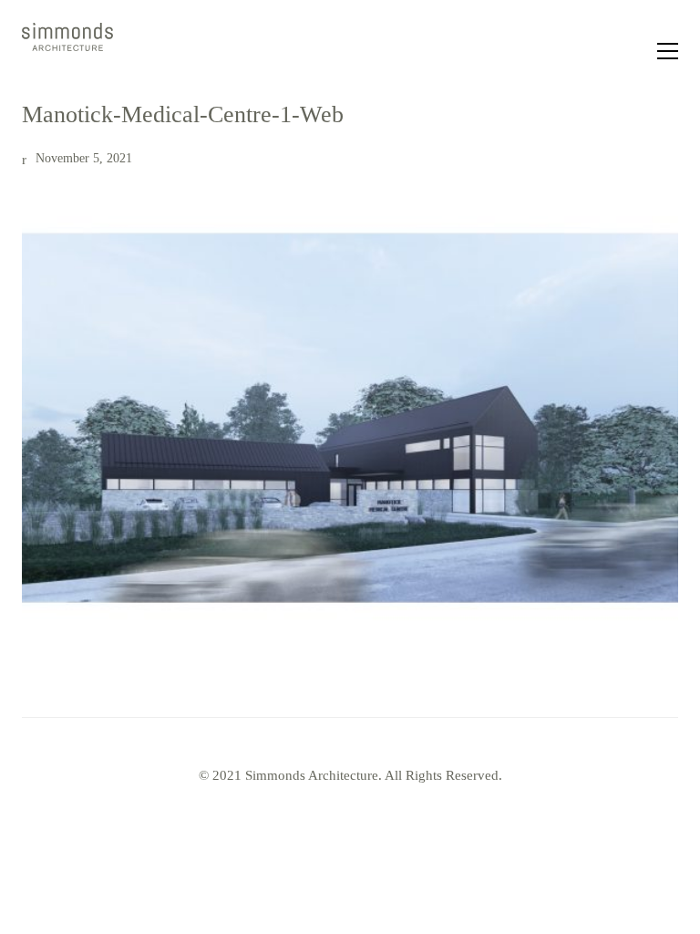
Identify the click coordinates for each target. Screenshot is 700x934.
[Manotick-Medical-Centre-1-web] (350, 418)
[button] (667, 51)
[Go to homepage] (67, 51)
